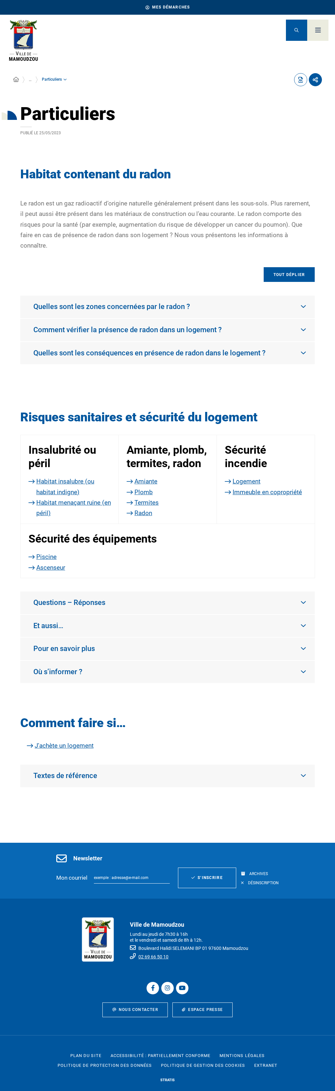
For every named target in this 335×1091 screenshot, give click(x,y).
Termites (146, 502)
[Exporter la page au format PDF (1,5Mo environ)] (300, 79)
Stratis (167, 1080)
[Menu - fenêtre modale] (317, 30)
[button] (296, 30)
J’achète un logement (64, 745)
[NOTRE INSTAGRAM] (167, 988)
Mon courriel (71, 877)
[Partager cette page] (315, 79)
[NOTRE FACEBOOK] (152, 988)
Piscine (46, 557)
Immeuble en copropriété (267, 492)
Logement (246, 481)
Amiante (145, 481)
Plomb (143, 492)
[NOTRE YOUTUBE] (182, 988)
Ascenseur (50, 567)
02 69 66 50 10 (153, 956)
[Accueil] (16, 80)
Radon (143, 513)
